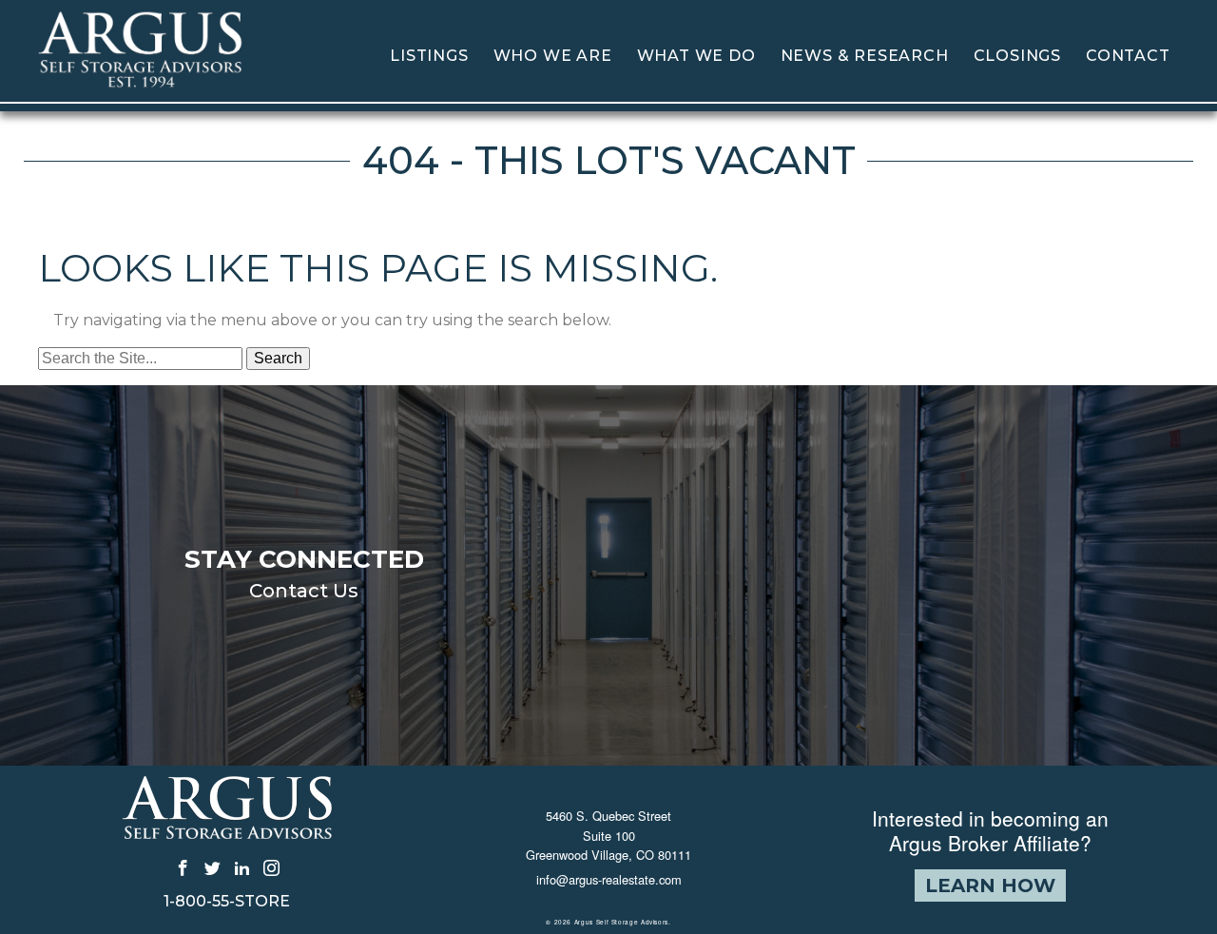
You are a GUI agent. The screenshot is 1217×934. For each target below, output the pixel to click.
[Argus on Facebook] (183, 867)
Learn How (990, 885)
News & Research (865, 56)
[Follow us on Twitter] (212, 867)
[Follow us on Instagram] (271, 867)
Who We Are (552, 56)
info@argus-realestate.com (609, 879)
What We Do (696, 56)
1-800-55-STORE (227, 901)
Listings (429, 56)
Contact (1128, 56)
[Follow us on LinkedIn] (242, 867)
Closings (1017, 56)
